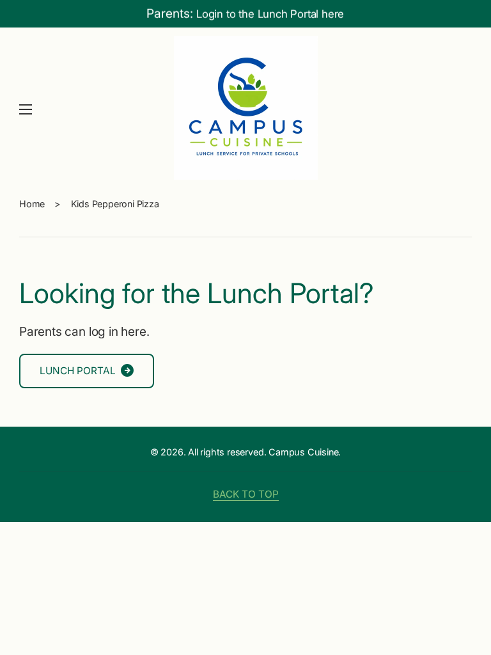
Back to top (246, 494)
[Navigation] (25, 109)
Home (32, 203)
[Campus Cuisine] (245, 109)
